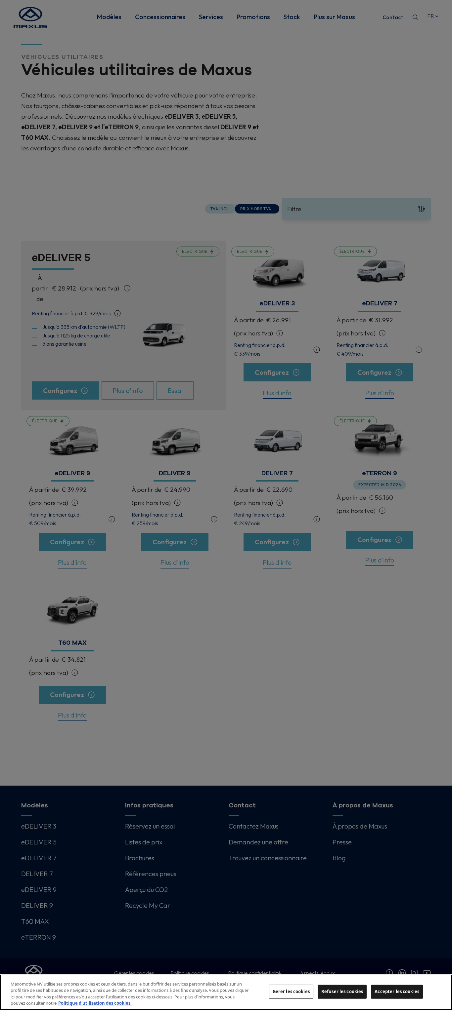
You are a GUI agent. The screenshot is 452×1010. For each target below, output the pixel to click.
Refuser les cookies (342, 991)
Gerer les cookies (291, 991)
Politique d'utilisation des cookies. (95, 1003)
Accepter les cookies (397, 991)
